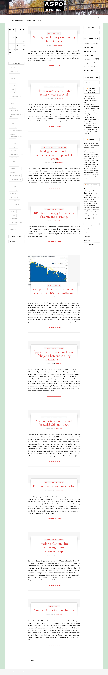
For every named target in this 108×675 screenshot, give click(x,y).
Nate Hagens (15, 179)
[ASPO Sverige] (54, 6)
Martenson (15, 175)
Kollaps (14, 165)
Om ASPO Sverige (45, 17)
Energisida (18, 17)
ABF (12, 67)
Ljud (13, 172)
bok (13, 85)
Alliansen (14, 74)
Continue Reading (54, 65)
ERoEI (13, 119)
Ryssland (15, 208)
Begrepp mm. (81, 17)
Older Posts (34, 660)
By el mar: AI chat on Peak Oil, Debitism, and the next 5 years (91, 146)
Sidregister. (31, 17)
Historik (71, 17)
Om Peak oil (60, 17)
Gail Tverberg (16, 130)
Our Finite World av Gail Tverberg (91, 90)
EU (12, 123)
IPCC (13, 143)
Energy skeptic (92, 185)
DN (12, 100)
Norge (13, 190)
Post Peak (15, 204)
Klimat (14, 157)
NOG (13, 186)
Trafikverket (16, 222)
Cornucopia (15, 96)
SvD (12, 211)
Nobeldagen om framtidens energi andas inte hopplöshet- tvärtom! (54, 155)
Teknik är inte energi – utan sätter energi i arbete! (54, 92)
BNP (12, 82)
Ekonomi (54, 87)
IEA (12, 140)
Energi (14, 110)
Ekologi (51, 33)
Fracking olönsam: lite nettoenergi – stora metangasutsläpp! (54, 547)
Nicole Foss (15, 183)
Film (13, 127)
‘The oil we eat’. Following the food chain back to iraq (90, 191)
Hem (9, 17)
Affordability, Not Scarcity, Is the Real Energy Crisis (90, 98)
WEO (13, 229)
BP (12, 89)
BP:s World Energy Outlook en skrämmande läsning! (54, 215)
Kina (13, 150)
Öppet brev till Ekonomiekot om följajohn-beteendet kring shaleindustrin (54, 355)
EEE (12, 103)
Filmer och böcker (16, 20)
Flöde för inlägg (89, 233)
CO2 (13, 92)
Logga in (87, 229)
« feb (10, 57)
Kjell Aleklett (16, 154)
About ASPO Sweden (33, 20)
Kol (12, 161)
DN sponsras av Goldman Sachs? (54, 486)
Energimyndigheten (16, 115)
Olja (13, 193)
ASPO (13, 78)
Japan (13, 147)
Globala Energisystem (16, 135)
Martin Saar (59, 98)
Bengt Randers (58, 45)
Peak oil (14, 197)
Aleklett (14, 71)
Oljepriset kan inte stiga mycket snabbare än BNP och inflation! (54, 291)
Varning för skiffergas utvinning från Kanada (54, 39)
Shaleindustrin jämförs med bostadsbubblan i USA (54, 423)
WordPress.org (89, 244)
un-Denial (92, 139)
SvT (12, 215)
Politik (63, 147)
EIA (12, 107)
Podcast (14, 200)
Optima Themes (23, 672)
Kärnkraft (15, 168)
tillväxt (14, 218)
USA (13, 226)
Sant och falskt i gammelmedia (54, 610)
